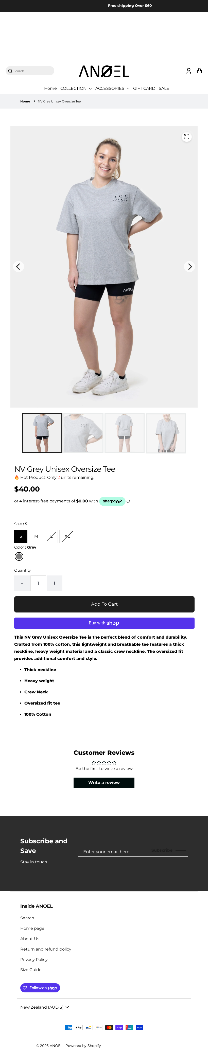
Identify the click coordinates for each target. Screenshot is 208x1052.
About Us (29, 938)
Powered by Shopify (83, 1045)
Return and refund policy (45, 949)
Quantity (22, 570)
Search (27, 918)
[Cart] (199, 71)
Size (20, 523)
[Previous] (18, 266)
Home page (32, 928)
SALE (164, 88)
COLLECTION (74, 88)
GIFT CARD (144, 88)
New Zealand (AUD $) (41, 1007)
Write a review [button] (104, 782)
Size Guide (31, 969)
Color (25, 547)
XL (67, 536)
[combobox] (32, 70)
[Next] (189, 266)
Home (50, 88)
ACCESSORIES (110, 88)
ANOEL (56, 1045)
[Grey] (19, 556)
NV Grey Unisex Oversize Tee (59, 101)
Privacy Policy (34, 959)
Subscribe (161, 850)
